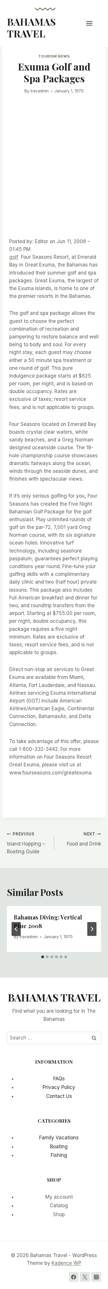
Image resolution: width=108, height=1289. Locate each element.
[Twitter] (85, 1277)
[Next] (91, 929)
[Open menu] (92, 23)
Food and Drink (84, 839)
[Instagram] (96, 1277)
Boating (59, 1146)
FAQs (59, 1079)
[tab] (42, 956)
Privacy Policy (59, 1087)
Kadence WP (66, 1263)
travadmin (40, 91)
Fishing (59, 1155)
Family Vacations (59, 1138)
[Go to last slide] (16, 929)
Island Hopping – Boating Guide (26, 843)
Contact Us (59, 1096)
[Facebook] (74, 1277)
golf (13, 257)
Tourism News (53, 56)
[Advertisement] (54, 175)
